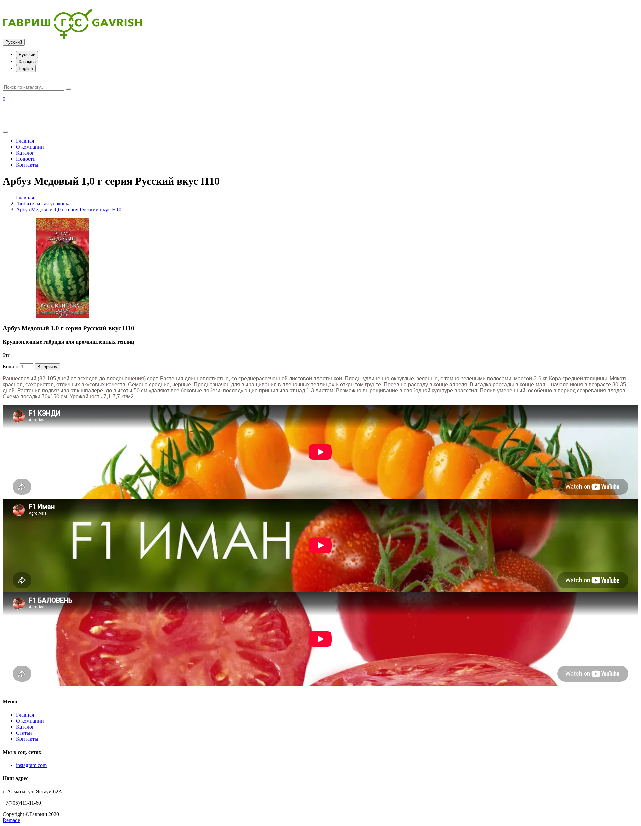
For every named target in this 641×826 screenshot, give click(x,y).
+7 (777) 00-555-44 (23, 122)
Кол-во (10, 366)
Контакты (27, 165)
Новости (26, 159)
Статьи (24, 733)
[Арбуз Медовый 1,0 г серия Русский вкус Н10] (63, 316)
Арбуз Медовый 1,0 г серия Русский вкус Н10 (68, 209)
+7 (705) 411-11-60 (23, 116)
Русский (13, 42)
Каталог (25, 153)
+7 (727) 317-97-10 (23, 110)
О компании (30, 147)
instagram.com (31, 765)
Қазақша (27, 61)
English (26, 68)
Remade (11, 820)
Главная (25, 141)
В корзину (47, 366)
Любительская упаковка (43, 203)
